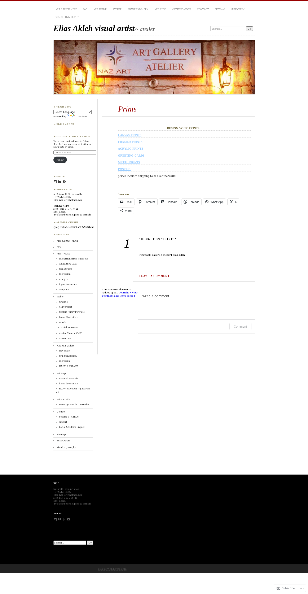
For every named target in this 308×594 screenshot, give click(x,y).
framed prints (130, 141)
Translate (81, 116)
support (63, 421)
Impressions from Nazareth (73, 258)
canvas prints (129, 134)
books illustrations (68, 317)
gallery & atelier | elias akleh (168, 254)
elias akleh (65, 124)
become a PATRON (69, 416)
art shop (160, 9)
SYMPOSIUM (238, 9)
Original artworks (68, 378)
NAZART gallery (138, 9)
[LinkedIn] (59, 181)
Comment (240, 326)
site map (220, 9)
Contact (203, 9)
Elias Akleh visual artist (94, 28)
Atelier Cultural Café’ (70, 333)
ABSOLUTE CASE (68, 263)
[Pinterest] (59, 519)
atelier (117, 9)
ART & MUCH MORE (66, 9)
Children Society (68, 355)
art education (181, 9)
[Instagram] (55, 181)
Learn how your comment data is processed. (120, 294)
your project (65, 306)
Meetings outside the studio (74, 404)
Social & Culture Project (71, 426)
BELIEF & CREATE (68, 366)
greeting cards (131, 155)
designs (63, 279)
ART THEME (99, 9)
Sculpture (64, 289)
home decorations (68, 383)
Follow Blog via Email (73, 136)
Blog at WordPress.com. (112, 568)
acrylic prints (130, 148)
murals (62, 322)
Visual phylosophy (67, 17)
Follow (60, 159)
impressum (64, 360)
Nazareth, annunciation (66, 489)
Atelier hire (65, 338)
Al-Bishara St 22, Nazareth (67, 194)
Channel (63, 301)
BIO (85, 9)
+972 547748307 (62, 197)
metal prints (129, 162)
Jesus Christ (65, 268)
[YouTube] (64, 181)
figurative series (67, 284)
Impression (65, 273)
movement (64, 350)
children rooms (69, 327)
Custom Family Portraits (71, 311)
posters (124, 169)
